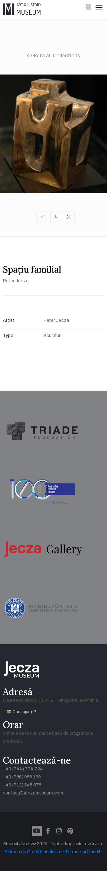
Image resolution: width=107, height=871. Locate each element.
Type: (9, 335)
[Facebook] (48, 831)
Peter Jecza (16, 280)
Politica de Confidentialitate (34, 851)
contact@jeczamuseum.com (33, 792)
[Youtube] (37, 831)
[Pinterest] (70, 831)
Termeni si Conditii (83, 851)
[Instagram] (59, 831)
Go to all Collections (55, 55)
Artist (8, 320)
